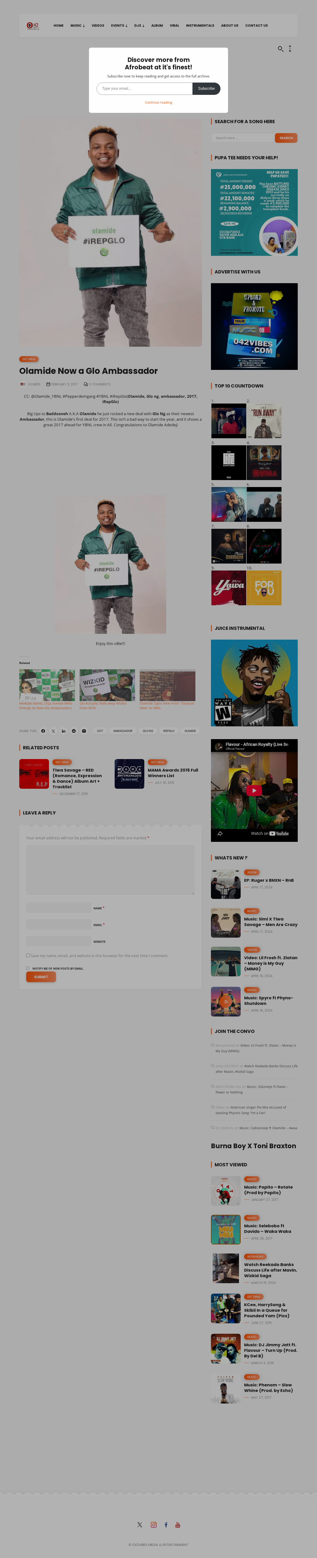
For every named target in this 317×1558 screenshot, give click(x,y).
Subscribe (206, 88)
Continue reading (158, 102)
